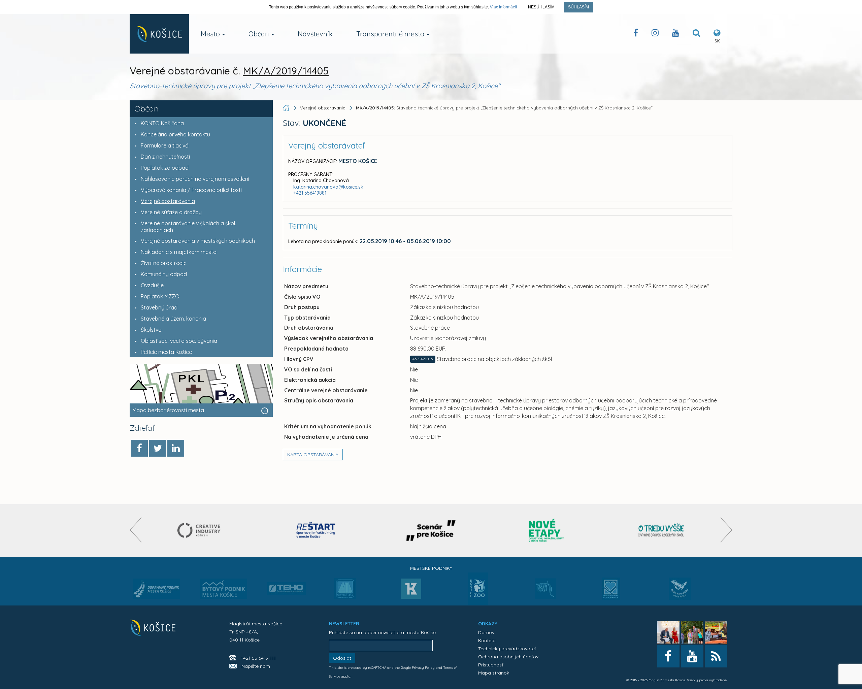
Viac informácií (503, 7)
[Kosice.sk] (159, 34)
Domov (486, 632)
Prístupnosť (490, 665)
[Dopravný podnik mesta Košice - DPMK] (156, 590)
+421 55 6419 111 (258, 658)
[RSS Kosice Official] (716, 656)
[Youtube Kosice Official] (692, 656)
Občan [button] (259, 34)
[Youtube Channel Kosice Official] (675, 34)
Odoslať (342, 658)
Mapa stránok (493, 673)
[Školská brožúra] (661, 530)
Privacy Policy (423, 667)
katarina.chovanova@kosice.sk (328, 187)
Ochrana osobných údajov (508, 657)
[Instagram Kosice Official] (655, 34)
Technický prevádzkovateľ (507, 649)
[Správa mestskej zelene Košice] (545, 591)
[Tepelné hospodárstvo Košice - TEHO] (286, 583)
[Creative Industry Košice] (201, 530)
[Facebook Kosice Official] (636, 34)
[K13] (411, 590)
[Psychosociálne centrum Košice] (611, 592)
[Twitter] (157, 448)
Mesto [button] (211, 34)
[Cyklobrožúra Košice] (546, 530)
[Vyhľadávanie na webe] (696, 34)
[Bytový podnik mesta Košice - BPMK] (223, 590)
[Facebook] (139, 448)
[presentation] (135, 530)
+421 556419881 (309, 193)
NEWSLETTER (344, 624)
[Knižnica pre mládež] (680, 592)
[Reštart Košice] (315, 530)
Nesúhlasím (541, 7)
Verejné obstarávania (322, 107)
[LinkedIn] (175, 448)
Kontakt (487, 640)
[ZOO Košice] (478, 602)
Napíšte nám (255, 666)
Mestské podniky (431, 568)
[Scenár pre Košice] (431, 530)
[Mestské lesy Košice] (345, 591)
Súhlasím (578, 7)
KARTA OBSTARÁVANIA (312, 455)
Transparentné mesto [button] (391, 34)
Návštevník (315, 34)
